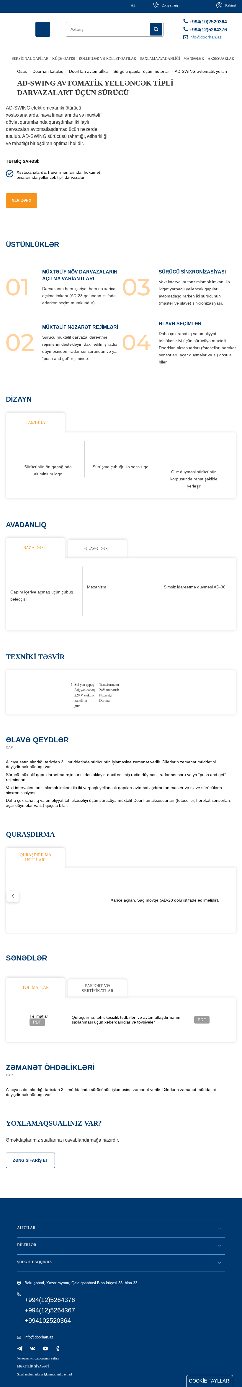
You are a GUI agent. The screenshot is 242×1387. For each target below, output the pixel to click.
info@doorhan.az (38, 1337)
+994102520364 (47, 1320)
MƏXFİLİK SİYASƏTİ (33, 1366)
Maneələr (194, 59)
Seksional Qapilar (30, 59)
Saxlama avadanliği (160, 59)
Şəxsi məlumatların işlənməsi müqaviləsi (44, 1374)
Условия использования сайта (38, 1358)
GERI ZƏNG (21, 200)
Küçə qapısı (63, 59)
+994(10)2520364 (207, 21)
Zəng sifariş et (30, 1160)
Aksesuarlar (221, 59)
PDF (37, 1022)
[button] (13, 896)
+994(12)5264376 (207, 29)
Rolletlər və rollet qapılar (107, 59)
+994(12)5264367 (49, 1310)
